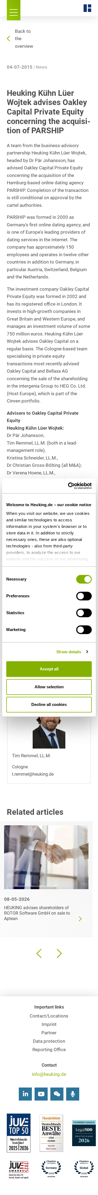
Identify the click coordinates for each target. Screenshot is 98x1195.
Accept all (49, 669)
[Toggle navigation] (13, 10)
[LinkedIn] (25, 1094)
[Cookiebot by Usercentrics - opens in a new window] (69, 485)
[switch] (84, 596)
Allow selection (49, 686)
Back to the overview (24, 39)
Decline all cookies (49, 704)
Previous (39, 953)
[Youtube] (41, 1094)
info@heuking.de (49, 1074)
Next (58, 953)
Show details (68, 651)
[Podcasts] (72, 1094)
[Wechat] (56, 1094)
